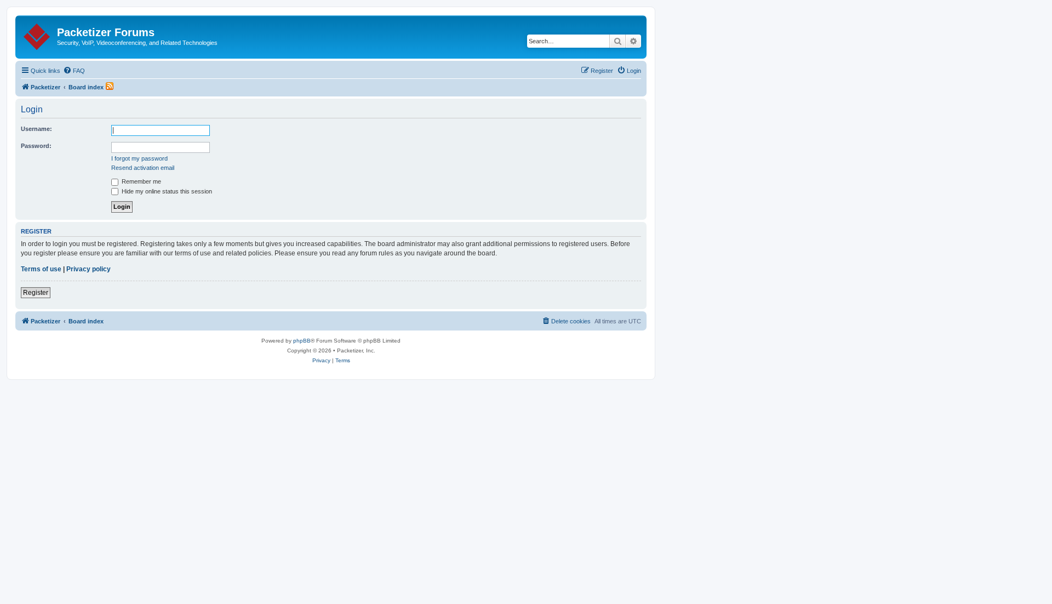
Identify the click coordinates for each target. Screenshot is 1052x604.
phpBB (302, 341)
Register (35, 293)
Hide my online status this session (166, 191)
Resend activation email (142, 167)
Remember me (140, 181)
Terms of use (41, 269)
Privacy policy (88, 269)
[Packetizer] (37, 34)
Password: (36, 146)
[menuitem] (74, 70)
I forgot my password (139, 158)
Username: (36, 129)
